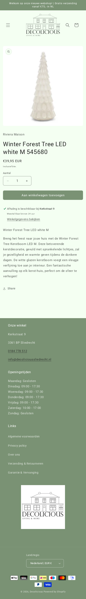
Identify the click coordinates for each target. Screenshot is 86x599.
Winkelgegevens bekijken (23, 219)
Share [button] (11, 288)
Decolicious (36, 591)
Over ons (14, 454)
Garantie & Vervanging (23, 472)
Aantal (7, 173)
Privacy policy (17, 445)
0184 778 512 (17, 351)
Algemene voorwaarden (24, 436)
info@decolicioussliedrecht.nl (29, 359)
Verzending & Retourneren (25, 463)
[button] (8, 25)
